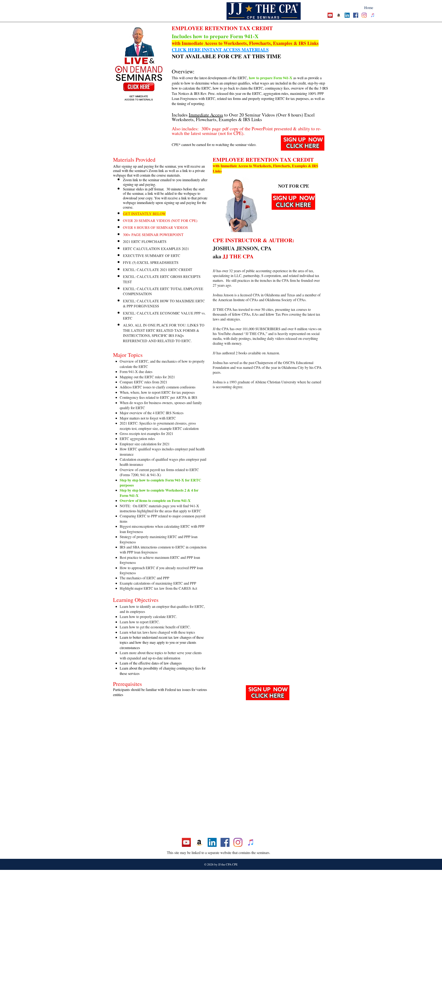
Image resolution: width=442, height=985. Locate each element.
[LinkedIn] (347, 15)
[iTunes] (372, 15)
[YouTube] (330, 15)
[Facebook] (355, 15)
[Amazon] (338, 15)
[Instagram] (364, 15)
